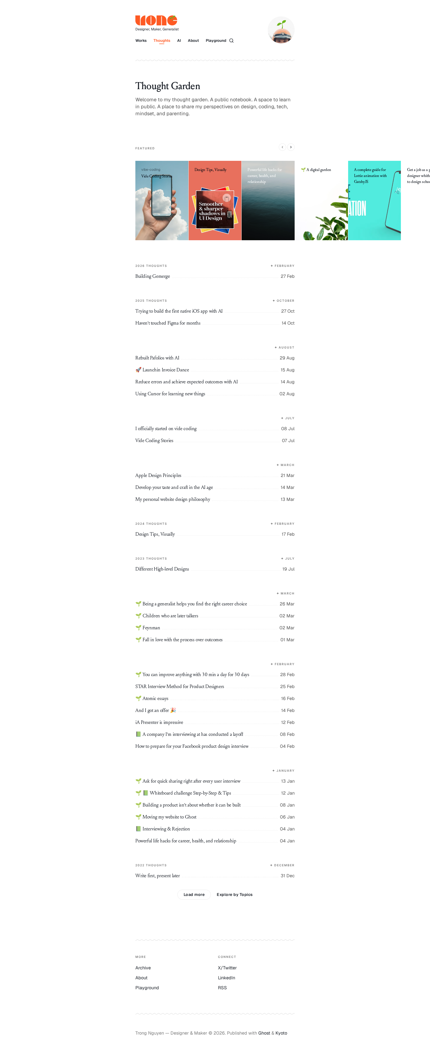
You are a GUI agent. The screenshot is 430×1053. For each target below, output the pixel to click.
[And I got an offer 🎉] (215, 710)
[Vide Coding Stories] (215, 441)
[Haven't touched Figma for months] (215, 323)
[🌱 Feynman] (215, 628)
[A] (374, 200)
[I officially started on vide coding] (215, 417)
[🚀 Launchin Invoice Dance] (215, 370)
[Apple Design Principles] (215, 464)
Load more (194, 894)
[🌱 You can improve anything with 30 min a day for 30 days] (215, 663)
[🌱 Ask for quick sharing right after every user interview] (215, 769)
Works (141, 40)
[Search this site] (231, 40)
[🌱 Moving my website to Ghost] (215, 817)
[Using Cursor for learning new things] (215, 394)
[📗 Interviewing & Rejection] (215, 829)
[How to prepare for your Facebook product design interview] (215, 746)
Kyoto (281, 1033)
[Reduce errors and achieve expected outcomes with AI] (215, 382)
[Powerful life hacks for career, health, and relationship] (215, 841)
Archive (143, 968)
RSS (222, 988)
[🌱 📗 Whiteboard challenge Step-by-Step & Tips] (215, 793)
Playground (216, 40)
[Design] (215, 200)
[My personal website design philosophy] (215, 499)
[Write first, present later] (215, 864)
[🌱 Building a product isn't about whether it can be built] (215, 805)
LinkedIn (226, 978)
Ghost (264, 1033)
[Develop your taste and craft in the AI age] (215, 487)
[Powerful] (268, 200)
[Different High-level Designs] (215, 557)
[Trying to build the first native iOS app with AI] (215, 299)
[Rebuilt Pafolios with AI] (215, 346)
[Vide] (162, 200)
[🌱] (321, 200)
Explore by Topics (235, 894)
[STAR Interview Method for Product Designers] (215, 687)
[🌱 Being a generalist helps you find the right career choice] (215, 592)
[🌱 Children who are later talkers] (215, 616)
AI (179, 40)
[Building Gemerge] (215, 264)
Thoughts (162, 40)
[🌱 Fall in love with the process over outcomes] (215, 640)
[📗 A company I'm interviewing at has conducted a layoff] (215, 734)
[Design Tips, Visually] (215, 522)
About (193, 40)
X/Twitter (227, 968)
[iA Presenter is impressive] (215, 722)
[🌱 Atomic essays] (215, 698)
